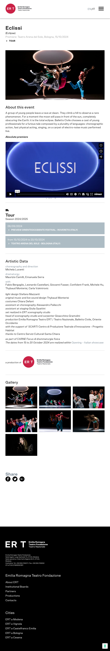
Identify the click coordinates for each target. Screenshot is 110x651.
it (94, 9)
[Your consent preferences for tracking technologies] (105, 646)
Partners (10, 591)
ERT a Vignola (13, 624)
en (89, 9)
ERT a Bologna (14, 633)
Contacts (10, 600)
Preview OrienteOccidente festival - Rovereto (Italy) (44, 230)
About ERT (11, 582)
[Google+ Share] (22, 480)
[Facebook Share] (8, 480)
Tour (12, 41)
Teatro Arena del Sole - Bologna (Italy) (35, 244)
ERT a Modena (14, 619)
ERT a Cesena (13, 637)
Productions (12, 596)
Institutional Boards (16, 587)
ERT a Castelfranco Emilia (20, 628)
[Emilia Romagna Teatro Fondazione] (18, 13)
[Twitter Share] (15, 480)
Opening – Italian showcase (88, 342)
